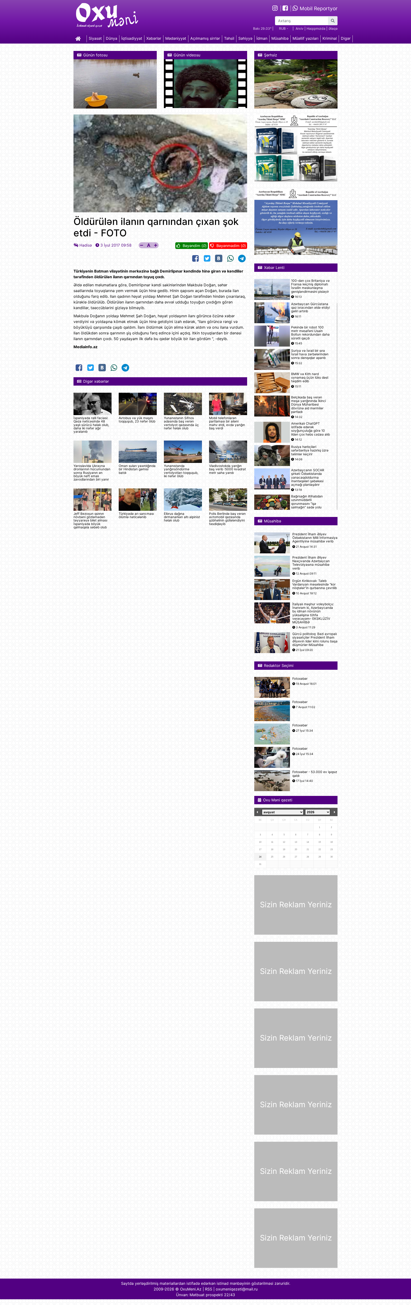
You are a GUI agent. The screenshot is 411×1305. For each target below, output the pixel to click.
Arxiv (299, 28)
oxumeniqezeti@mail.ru (237, 1289)
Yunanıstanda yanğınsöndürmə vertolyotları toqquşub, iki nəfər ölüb (181, 471)
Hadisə (85, 245)
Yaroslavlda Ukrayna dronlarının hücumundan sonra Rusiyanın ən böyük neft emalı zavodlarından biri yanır (91, 472)
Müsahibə (280, 38)
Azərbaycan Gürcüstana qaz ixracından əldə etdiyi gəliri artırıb (310, 307)
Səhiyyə (245, 38)
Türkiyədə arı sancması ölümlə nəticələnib (136, 515)
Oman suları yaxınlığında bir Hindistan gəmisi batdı (137, 469)
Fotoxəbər (300, 678)
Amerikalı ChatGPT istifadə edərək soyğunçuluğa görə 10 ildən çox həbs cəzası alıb (310, 429)
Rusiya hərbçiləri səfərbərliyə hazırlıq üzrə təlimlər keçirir (309, 450)
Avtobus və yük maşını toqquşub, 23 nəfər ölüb (137, 419)
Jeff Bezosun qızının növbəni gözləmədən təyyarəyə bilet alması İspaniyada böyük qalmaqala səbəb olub (90, 520)
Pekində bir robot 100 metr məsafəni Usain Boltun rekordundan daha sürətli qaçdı (310, 333)
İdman (261, 38)
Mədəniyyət (175, 38)
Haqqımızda (316, 28)
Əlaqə (333, 28)
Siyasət (95, 38)
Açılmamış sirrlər (205, 38)
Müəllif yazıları (305, 38)
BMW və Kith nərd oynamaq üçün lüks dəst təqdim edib (309, 377)
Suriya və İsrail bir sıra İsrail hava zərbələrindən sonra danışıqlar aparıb (309, 354)
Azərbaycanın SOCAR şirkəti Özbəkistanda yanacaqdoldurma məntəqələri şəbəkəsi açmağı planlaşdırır (307, 477)
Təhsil (229, 38)
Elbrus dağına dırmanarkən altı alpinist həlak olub (182, 517)
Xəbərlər (153, 38)
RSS (208, 1289)
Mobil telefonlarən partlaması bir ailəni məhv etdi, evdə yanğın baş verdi (227, 423)
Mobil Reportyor (318, 8)
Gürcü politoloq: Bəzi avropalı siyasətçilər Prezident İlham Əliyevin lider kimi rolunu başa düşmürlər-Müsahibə (315, 639)
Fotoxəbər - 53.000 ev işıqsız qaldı (314, 773)
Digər (346, 38)
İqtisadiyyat (131, 38)
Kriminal (330, 38)
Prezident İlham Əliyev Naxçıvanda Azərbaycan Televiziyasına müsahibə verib (311, 563)
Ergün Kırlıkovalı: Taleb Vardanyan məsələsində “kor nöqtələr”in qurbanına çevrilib (314, 584)
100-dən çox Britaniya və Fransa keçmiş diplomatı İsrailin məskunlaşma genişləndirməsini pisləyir (310, 286)
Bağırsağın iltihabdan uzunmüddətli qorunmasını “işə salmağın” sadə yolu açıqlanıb (307, 504)
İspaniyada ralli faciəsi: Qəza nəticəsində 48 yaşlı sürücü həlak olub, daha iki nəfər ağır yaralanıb (91, 425)
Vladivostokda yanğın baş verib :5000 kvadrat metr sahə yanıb (227, 469)
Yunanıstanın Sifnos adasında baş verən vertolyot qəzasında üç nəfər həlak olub (181, 423)
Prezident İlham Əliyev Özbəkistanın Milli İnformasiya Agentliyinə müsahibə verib (315, 537)
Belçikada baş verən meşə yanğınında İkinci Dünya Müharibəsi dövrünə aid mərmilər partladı (308, 405)
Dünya (111, 38)
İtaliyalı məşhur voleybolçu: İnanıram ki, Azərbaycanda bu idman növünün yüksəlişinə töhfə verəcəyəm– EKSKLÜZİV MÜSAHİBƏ (313, 613)
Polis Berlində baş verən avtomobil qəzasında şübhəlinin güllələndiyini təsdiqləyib (227, 519)
